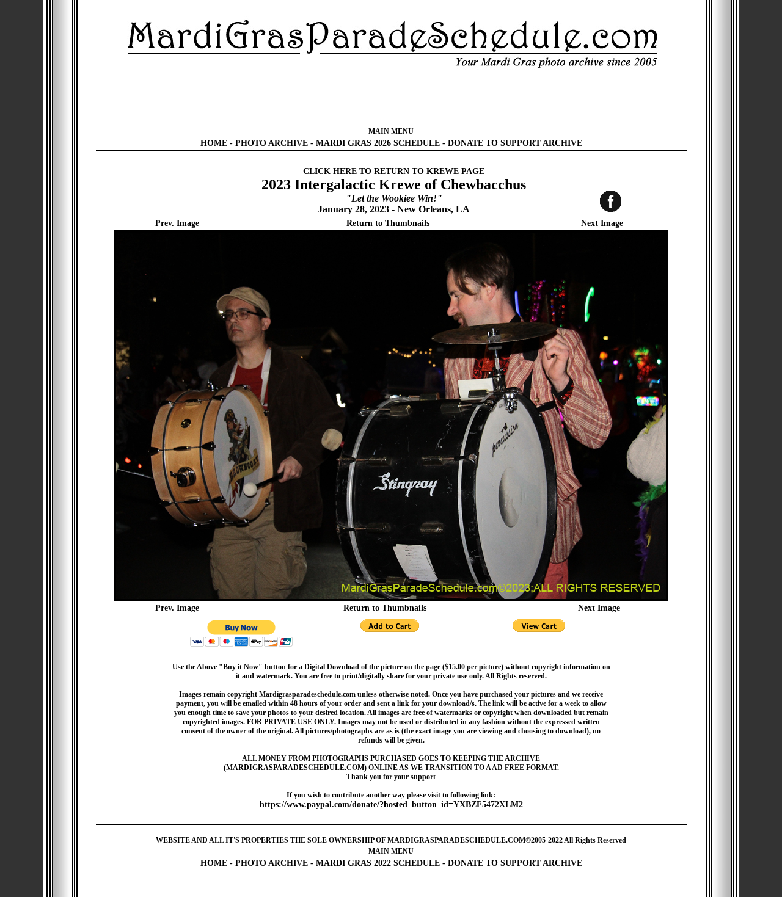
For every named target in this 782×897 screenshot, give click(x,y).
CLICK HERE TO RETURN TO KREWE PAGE (393, 171)
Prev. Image (177, 223)
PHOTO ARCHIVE (271, 143)
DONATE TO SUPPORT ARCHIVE (515, 143)
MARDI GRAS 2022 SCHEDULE (378, 863)
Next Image (602, 223)
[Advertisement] (391, 97)
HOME (213, 143)
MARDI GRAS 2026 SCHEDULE (378, 143)
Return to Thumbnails (387, 223)
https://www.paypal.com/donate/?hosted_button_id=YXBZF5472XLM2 (391, 804)
